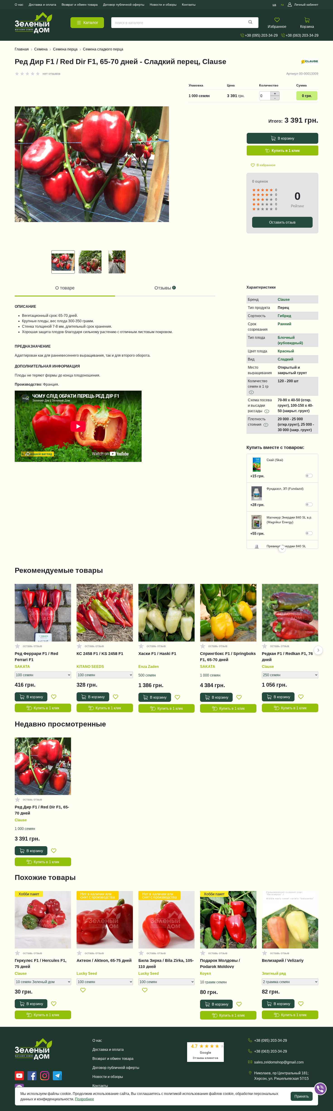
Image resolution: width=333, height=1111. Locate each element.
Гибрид (284, 316)
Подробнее (84, 1099)
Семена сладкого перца (103, 49)
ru (282, 4)
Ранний (284, 324)
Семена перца (65, 49)
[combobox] (184, 22)
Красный (286, 351)
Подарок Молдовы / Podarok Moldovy (220, 963)
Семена (41, 49)
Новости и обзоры (107, 1076)
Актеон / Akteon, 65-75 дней (104, 960)
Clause (284, 299)
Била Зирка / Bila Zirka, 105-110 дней (166, 963)
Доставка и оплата (108, 1049)
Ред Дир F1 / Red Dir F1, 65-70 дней (42, 810)
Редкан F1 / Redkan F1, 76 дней (287, 657)
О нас (97, 1040)
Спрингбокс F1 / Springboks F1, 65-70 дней (228, 657)
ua (274, 4)
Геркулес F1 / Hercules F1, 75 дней (40, 963)
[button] (282, 548)
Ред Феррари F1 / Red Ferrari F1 (36, 657)
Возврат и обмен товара (112, 1058)
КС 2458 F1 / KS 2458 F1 (100, 654)
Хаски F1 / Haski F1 (157, 654)
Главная (22, 49)
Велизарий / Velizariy (283, 960)
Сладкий (285, 359)
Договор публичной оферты (115, 1067)
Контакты (100, 1085)
